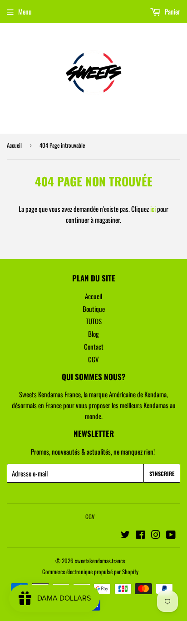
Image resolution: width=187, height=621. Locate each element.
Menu (25, 11)
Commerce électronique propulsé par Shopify (90, 571)
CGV (93, 359)
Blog (93, 334)
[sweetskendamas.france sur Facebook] (140, 535)
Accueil (14, 145)
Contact (93, 346)
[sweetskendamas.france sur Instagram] (155, 535)
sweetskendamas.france (100, 560)
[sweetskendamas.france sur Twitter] (125, 535)
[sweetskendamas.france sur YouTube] (171, 535)
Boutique (94, 309)
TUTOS (94, 321)
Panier (171, 11)
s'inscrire (161, 473)
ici (153, 209)
